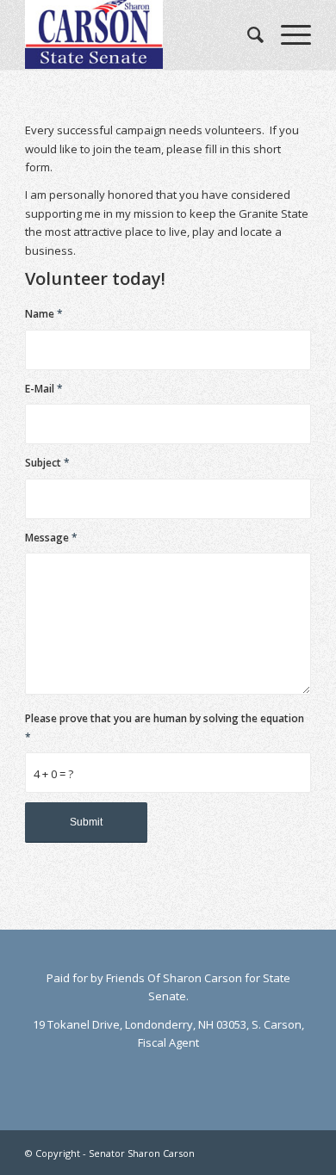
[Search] (247, 34)
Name (44, 313)
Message (51, 537)
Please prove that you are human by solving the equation (164, 727)
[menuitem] (247, 34)
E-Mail (44, 388)
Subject (47, 462)
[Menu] (287, 34)
